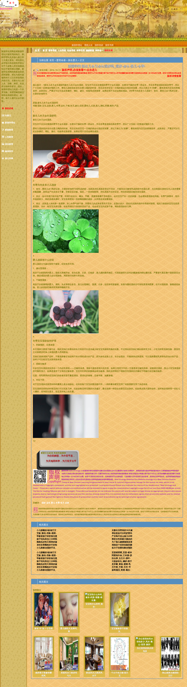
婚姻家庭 (90, 50)
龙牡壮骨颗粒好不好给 (47, 544)
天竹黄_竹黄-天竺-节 (121, 567)
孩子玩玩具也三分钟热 (47, 539)
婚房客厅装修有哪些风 (43, 674)
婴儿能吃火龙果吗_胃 (69, 630)
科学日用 (81, 50)
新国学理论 (77, 45)
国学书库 (109, 45)
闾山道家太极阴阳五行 (170, 674)
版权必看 (109, 50)
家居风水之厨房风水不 (94, 674)
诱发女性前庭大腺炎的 (122, 539)
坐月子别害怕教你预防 (122, 547)
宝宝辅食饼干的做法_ (119, 630)
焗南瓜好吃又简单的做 (47, 541)
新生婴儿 (72, 60)
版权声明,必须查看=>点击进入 (79, 70)
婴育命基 (61, 60)
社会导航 (71, 50)
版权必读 (8, 108)
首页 (51, 60)
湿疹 (44, 502)
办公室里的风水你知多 (145, 649)
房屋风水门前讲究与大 (69, 674)
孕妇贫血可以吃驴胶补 (122, 533)
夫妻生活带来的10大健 (122, 530)
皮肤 (67, 502)
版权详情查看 (174, 75)
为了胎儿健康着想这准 (122, 541)
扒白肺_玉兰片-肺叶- (121, 558)
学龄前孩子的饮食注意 (47, 536)
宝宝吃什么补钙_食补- (94, 605)
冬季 (58, 502)
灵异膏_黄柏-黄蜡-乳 (121, 564)
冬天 (62, 502)
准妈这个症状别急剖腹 (122, 544)
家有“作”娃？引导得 (43, 628)
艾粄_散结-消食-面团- (47, 533)
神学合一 (99, 50)
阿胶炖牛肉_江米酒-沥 (122, 555)
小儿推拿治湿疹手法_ (46, 547)
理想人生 (88, 45)
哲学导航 (53, 50)
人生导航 (62, 50)
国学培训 (99, 45)
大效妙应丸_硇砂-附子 (122, 561)
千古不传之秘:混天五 (119, 674)
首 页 (45, 50)
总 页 (37, 50)
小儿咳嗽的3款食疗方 (46, 530)
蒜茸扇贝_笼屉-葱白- (121, 569)
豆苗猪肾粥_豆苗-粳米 (122, 552)
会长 (48, 502)
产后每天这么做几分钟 (122, 536)
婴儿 (53, 502)
